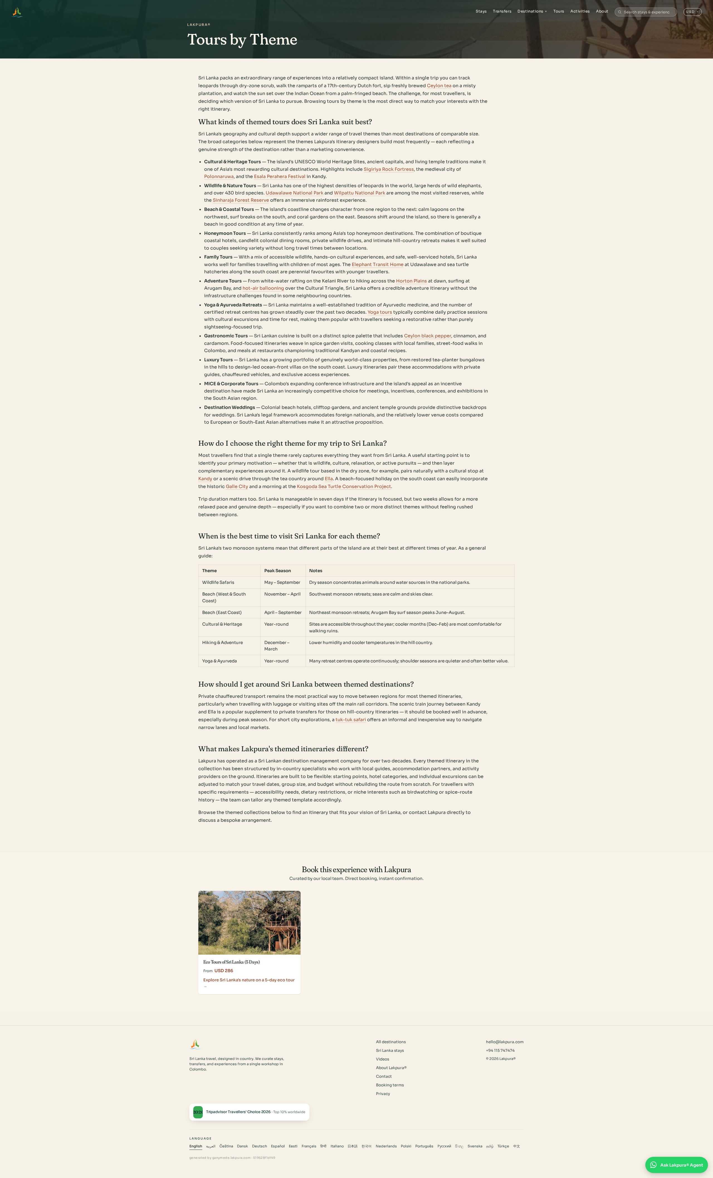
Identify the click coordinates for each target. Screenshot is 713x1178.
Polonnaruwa (219, 176)
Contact (384, 1076)
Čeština (226, 1146)
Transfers (502, 11)
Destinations (532, 11)
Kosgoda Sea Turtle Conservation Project (344, 486)
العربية (210, 1146)
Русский (444, 1146)
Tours (558, 11)
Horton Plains (411, 281)
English (195, 1146)
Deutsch (259, 1146)
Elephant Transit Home (378, 264)
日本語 (353, 1146)
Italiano (337, 1146)
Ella (329, 479)
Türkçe (503, 1146)
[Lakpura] (17, 12)
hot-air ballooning (263, 288)
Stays (481, 11)
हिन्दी (323, 1146)
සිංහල (459, 1146)
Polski (406, 1146)
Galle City (237, 486)
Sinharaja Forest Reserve (241, 200)
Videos (382, 1059)
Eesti (293, 1146)
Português (424, 1146)
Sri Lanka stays (390, 1050)
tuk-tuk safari (351, 720)
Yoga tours (380, 312)
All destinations (391, 1042)
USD (692, 12)
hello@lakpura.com (505, 1042)
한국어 (367, 1146)
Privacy (383, 1093)
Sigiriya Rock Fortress (389, 169)
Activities (580, 11)
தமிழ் (490, 1146)
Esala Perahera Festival (280, 176)
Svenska (475, 1146)
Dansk (242, 1146)
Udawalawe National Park (294, 193)
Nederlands (386, 1146)
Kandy (205, 479)
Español (278, 1146)
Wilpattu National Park (359, 193)
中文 (516, 1146)
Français (309, 1146)
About (602, 11)
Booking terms (390, 1085)
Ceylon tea (439, 86)
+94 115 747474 (500, 1050)
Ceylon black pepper (427, 336)
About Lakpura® (391, 1067)
